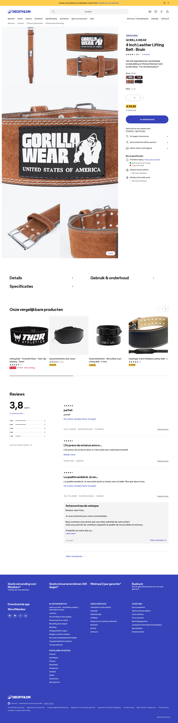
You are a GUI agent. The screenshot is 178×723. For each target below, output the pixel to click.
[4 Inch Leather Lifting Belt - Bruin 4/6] (31, 229)
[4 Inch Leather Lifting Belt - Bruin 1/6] (89, 55)
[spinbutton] (134, 97)
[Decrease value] (129, 98)
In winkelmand (147, 119)
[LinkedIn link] (26, 616)
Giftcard (165, 19)
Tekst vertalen (157, 540)
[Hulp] (156, 11)
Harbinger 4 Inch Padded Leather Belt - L (148, 359)
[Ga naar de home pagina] (19, 11)
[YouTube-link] (15, 616)
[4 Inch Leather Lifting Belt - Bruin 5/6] (89, 229)
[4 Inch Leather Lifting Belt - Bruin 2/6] (31, 55)
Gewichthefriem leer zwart (62, 359)
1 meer (110, 253)
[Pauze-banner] (164, 3)
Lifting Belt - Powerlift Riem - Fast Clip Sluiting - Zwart (28, 360)
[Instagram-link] (20, 616)
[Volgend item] (165, 309)
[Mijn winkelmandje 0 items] (167, 11)
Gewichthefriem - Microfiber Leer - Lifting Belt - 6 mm (106, 360)
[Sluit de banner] (168, 3)
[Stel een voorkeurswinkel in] (150, 11)
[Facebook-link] (10, 616)
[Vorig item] (158, 309)
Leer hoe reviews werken (19, 445)
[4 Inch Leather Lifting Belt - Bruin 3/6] (60, 142)
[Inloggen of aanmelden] (161, 11)
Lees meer (71, 533)
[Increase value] (140, 98)
